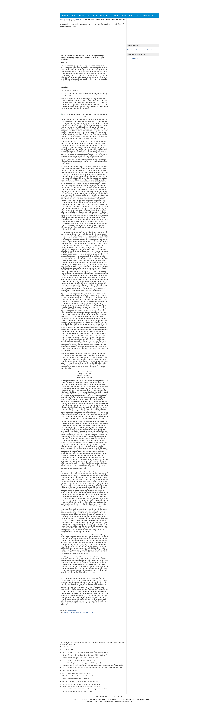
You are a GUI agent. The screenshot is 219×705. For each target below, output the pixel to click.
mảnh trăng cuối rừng (71, 612)
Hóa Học (123, 15)
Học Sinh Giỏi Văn (105, 15)
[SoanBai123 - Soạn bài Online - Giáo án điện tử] (67, 7)
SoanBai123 (63, 19)
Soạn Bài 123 (135, 58)
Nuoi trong (139, 49)
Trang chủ (65, 15)
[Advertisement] (93, 41)
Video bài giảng (148, 15)
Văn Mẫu (81, 15)
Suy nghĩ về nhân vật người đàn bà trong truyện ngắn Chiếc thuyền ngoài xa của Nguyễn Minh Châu (92, 665)
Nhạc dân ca (130, 49)
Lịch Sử (116, 15)
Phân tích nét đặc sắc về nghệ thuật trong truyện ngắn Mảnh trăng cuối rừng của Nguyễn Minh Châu (92, 667)
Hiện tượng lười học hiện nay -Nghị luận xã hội (76, 673)
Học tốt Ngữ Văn (92, 15)
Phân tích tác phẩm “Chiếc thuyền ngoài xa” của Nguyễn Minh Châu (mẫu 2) (85, 652)
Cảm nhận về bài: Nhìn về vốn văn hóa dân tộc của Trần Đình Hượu (82, 686)
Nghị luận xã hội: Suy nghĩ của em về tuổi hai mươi (77, 676)
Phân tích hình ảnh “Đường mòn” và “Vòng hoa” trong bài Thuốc (81, 684)
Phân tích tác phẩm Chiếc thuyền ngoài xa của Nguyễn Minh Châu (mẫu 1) (84, 655)
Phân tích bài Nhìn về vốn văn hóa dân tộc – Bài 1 (77, 691)
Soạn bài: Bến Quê (67, 649)
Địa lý (139, 15)
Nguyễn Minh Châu (86, 612)
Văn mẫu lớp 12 (79, 19)
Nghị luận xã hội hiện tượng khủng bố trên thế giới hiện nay (80, 681)
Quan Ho (146, 49)
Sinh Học (131, 15)
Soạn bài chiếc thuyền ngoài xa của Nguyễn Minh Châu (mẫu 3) (81, 658)
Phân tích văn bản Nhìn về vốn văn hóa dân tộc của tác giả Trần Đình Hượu (84, 689)
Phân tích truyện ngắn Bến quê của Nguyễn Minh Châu (78, 660)
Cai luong (153, 49)
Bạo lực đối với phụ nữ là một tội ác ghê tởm (75, 678)
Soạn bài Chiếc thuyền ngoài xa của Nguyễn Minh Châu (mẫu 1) (81, 663)
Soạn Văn (73, 15)
